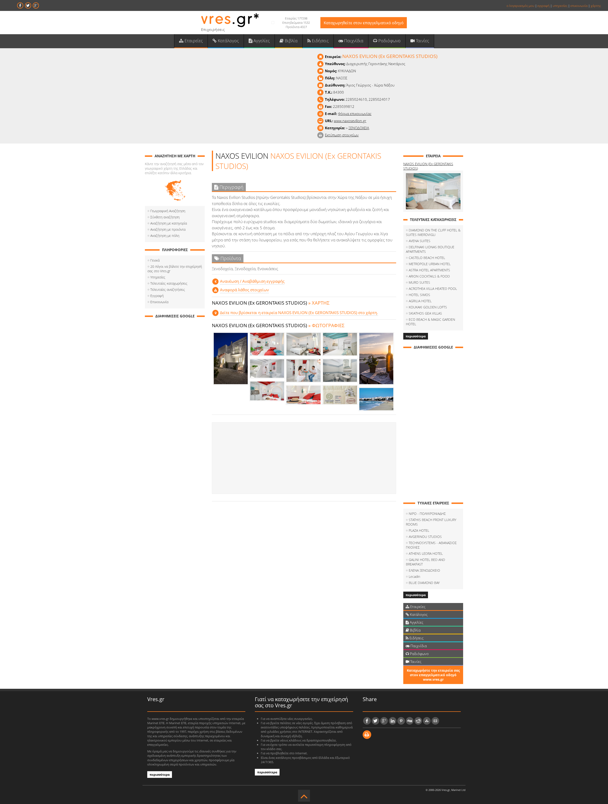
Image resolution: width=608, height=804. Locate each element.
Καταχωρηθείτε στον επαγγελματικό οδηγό (364, 22)
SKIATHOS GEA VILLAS (425, 313)
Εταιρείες (193, 40)
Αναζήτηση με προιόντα (167, 229)
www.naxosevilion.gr (350, 120)
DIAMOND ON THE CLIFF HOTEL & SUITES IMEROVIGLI (433, 232)
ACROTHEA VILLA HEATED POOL (433, 288)
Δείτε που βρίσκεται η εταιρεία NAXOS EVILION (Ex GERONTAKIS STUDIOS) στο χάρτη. (299, 312)
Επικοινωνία (159, 302)
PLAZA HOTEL (419, 530)
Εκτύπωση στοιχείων (342, 135)
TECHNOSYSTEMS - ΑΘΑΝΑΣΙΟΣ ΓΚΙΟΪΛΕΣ (431, 545)
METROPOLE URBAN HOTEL (430, 264)
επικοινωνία (579, 6)
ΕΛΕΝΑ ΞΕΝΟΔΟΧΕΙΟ (424, 570)
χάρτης (596, 6)
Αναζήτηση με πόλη (164, 235)
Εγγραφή (157, 295)
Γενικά (155, 260)
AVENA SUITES (419, 241)
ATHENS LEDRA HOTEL (426, 553)
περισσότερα (416, 336)
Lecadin (414, 576)
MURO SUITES (419, 282)
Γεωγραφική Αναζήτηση (167, 211)
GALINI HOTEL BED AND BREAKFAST (425, 561)
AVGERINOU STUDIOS (425, 536)
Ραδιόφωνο (389, 40)
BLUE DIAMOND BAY (424, 582)
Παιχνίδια (353, 40)
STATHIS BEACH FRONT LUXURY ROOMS (431, 521)
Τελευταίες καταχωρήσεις (168, 283)
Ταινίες (422, 40)
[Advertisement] (304, 458)
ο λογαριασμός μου (520, 6)
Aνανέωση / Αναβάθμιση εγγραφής (252, 281)
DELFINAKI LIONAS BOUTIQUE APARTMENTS (430, 249)
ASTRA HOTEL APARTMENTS (429, 270)
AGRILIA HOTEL (420, 301)
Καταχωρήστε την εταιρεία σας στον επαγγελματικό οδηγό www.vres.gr (433, 675)
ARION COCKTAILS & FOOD (429, 276)
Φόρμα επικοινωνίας (354, 113)
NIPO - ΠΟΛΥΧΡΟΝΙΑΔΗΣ (427, 513)
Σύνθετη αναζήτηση (165, 217)
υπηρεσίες (560, 6)
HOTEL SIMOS (419, 294)
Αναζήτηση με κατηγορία (168, 223)
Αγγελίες (261, 40)
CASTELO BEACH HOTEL (427, 257)
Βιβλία (291, 40)
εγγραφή (543, 6)
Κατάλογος (228, 40)
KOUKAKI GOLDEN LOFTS (428, 307)
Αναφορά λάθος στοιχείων (244, 289)
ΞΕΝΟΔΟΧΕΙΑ (358, 127)
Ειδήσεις (320, 40)
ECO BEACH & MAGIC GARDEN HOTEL (430, 321)
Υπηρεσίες (157, 277)
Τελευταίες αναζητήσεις (167, 289)
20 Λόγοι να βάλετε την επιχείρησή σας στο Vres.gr (174, 268)
